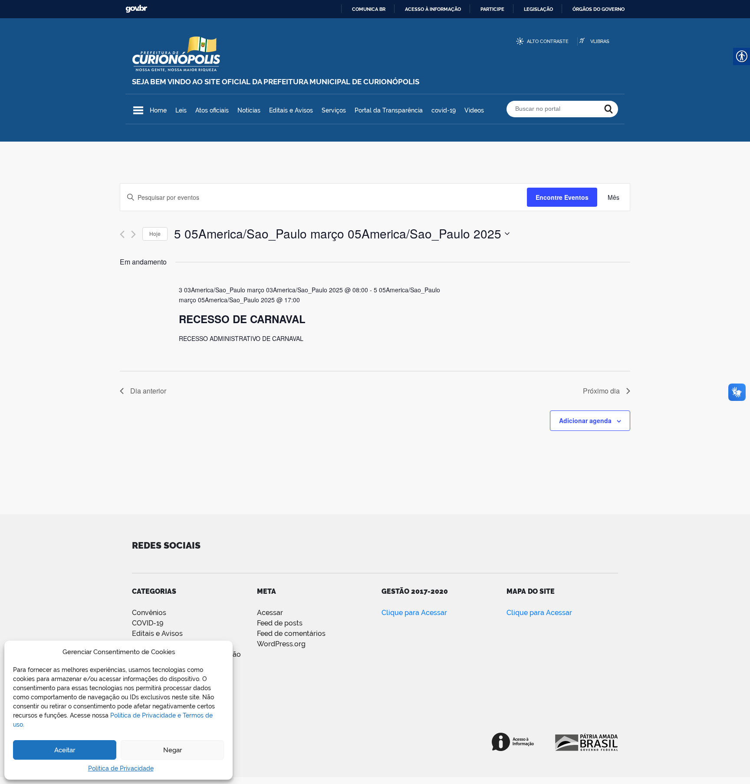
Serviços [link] (334, 110)
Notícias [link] (248, 110)
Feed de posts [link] (280, 623)
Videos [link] (474, 110)
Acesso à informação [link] (433, 9)
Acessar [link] (270, 613)
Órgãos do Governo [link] (598, 9)
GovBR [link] (136, 9)
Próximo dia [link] (601, 391)
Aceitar (64, 750)
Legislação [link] (538, 9)
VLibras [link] (599, 41)
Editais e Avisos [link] (291, 110)
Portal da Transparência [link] (389, 110)
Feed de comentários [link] (291, 633)
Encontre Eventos (562, 197)
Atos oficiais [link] (212, 110)
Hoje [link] (155, 233)
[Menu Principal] (138, 110)
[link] (613, 197)
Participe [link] (492, 9)
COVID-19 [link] (147, 623)
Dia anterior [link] (148, 391)
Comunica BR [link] (368, 9)
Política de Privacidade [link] (121, 768)
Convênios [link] (149, 613)
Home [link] (158, 110)
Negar (172, 750)
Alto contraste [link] (548, 41)
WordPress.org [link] (281, 644)
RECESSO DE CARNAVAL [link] (242, 318)
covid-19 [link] (443, 110)
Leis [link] (181, 110)
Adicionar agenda (585, 420)
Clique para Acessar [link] (414, 613)
